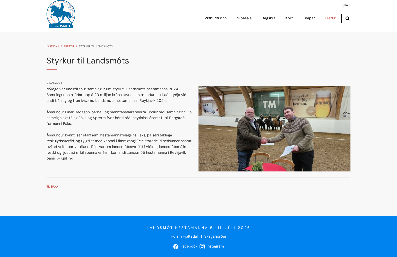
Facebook (187, 246)
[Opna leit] (347, 18)
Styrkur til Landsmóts (96, 46)
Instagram (214, 246)
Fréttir (69, 46)
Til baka (52, 186)
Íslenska (53, 46)
